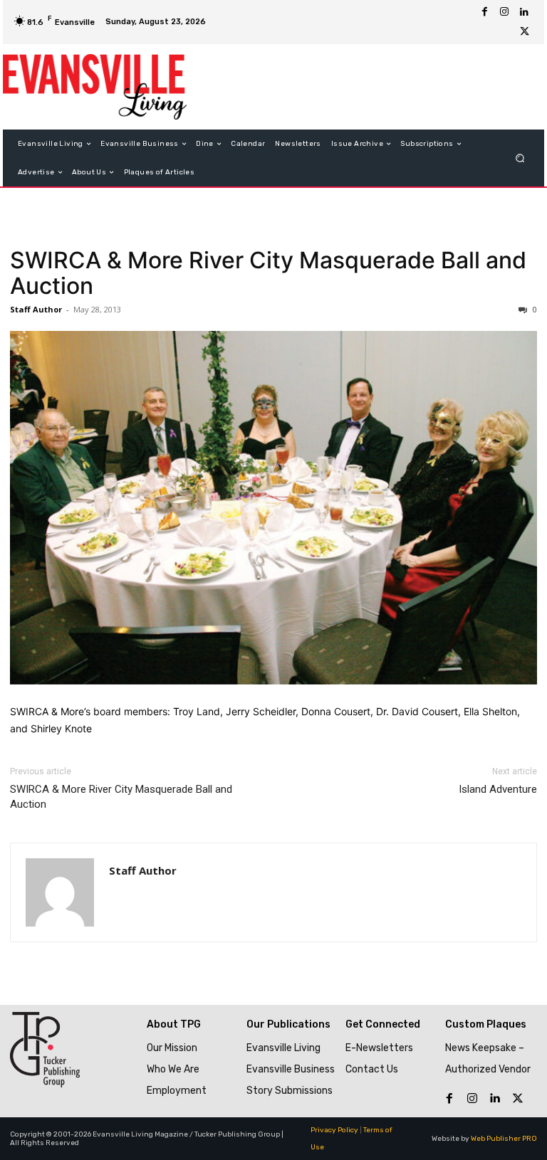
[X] (524, 32)
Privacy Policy (334, 1130)
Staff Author (36, 309)
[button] (520, 158)
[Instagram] (504, 12)
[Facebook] (484, 12)
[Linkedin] (524, 12)
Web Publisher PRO (504, 1138)
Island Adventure (498, 789)
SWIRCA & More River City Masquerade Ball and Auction (268, 273)
